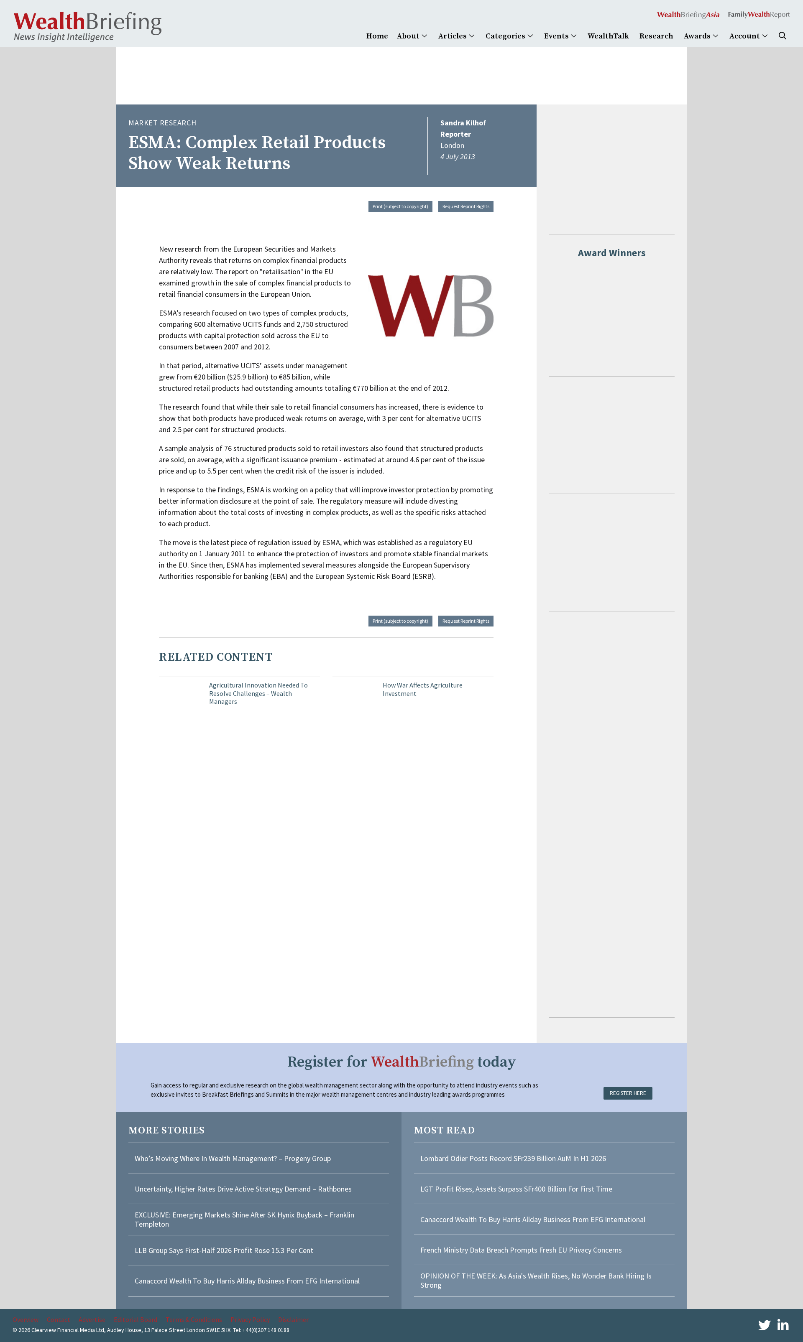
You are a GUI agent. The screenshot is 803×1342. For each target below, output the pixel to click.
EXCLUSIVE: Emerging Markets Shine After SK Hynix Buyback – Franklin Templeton (244, 1219)
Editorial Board (135, 1319)
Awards (698, 36)
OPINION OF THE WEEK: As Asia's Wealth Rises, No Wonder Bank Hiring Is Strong (536, 1280)
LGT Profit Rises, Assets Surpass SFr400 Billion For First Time (517, 1189)
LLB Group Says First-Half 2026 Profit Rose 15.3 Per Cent (224, 1250)
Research (656, 36)
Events (557, 36)
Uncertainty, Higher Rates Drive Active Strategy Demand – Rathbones (243, 1189)
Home (377, 36)
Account (745, 36)
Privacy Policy (250, 1319)
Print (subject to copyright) (400, 206)
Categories (506, 36)
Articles (453, 36)
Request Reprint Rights (465, 206)
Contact (58, 1319)
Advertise (92, 1319)
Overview (25, 1319)
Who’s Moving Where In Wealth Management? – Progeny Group (233, 1158)
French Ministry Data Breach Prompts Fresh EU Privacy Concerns (521, 1250)
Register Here (628, 1093)
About (409, 36)
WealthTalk (608, 36)
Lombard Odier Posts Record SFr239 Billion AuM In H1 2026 (513, 1158)
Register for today (401, 1062)
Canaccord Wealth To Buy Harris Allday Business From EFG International (247, 1281)
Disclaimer (293, 1319)
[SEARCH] (782, 36)
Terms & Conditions (194, 1319)
